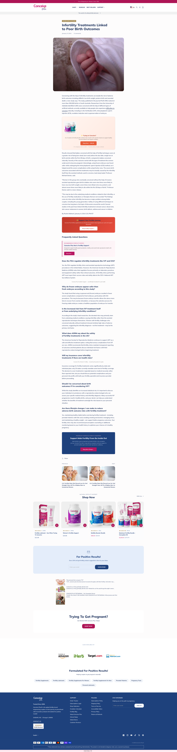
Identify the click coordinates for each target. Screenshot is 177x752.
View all (139, 496)
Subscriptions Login (75, 703)
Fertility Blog (73, 711)
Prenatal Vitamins (121, 680)
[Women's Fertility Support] (74, 515)
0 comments (77, 33)
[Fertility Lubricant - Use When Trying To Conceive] (46, 515)
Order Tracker (74, 701)
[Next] (102, 1)
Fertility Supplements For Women (79, 680)
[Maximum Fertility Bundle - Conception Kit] (130, 515)
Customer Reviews (75, 722)
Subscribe (102, 567)
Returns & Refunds (96, 714)
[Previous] (74, 1)
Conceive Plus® (140, 742)
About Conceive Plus (76, 714)
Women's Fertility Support (71, 533)
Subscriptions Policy (97, 701)
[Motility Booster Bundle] (102, 515)
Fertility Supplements (42, 680)
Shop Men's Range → (88, 449)
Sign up (139, 705)
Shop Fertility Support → (88, 228)
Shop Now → (69, 253)
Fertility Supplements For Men (103, 680)
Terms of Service (96, 706)
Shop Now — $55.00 (88, 143)
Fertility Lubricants (58, 680)
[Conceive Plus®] (40, 7)
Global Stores (74, 720)
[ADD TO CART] (56, 525)
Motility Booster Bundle (98, 533)
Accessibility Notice (96, 709)
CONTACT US (37, 721)
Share (66, 458)
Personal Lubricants (88, 685)
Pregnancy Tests (136, 680)
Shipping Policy (95, 703)
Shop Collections (74, 706)
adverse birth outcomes (69, 21)
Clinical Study (74, 717)
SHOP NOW (88, 626)
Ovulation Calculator (76, 709)
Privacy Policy (95, 711)
